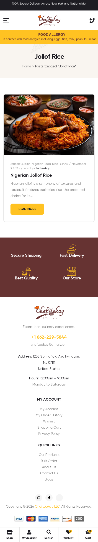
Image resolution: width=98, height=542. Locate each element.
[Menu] (6, 21)
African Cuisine (20, 164)
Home (26, 66)
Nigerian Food (41, 164)
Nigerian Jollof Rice (31, 175)
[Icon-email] (59, 497)
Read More (27, 209)
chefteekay (42, 168)
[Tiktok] (48, 497)
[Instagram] (38, 497)
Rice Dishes (60, 164)
